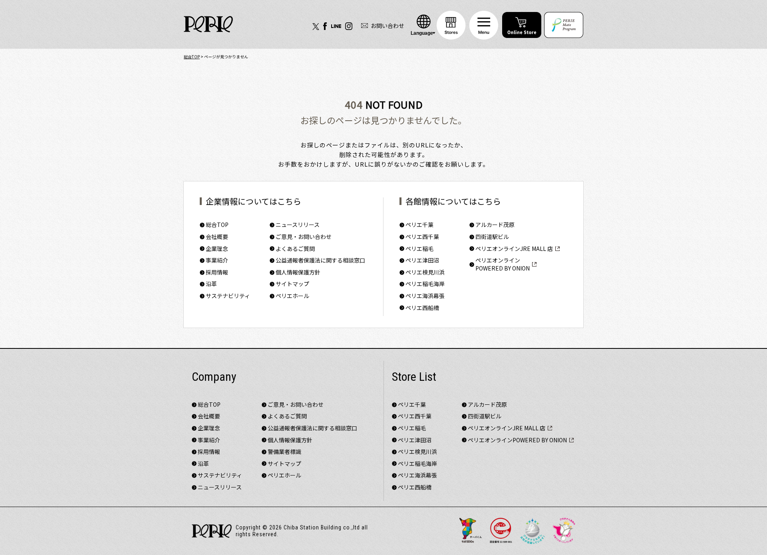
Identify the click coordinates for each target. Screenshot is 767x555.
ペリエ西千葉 (414, 416)
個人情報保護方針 (290, 440)
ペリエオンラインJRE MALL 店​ (514, 249)
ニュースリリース (220, 487)
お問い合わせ (387, 26)
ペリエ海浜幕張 (417, 475)
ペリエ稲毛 (412, 428)
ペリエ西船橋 (422, 308)
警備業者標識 (284, 452)
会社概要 (209, 416)
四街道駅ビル (492, 237)
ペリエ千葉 (412, 404)
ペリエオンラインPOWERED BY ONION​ (517, 440)
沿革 (203, 463)
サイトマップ (284, 463)
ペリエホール (292, 296)
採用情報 (209, 452)
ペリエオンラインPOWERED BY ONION (502, 264)
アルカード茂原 (495, 225)
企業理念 (209, 428)
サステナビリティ (220, 475)
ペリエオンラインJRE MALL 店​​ (506, 428)
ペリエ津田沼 (414, 440)
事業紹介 (209, 440)
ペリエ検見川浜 (417, 452)
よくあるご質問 (295, 249)
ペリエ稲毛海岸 (417, 463)
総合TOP (192, 57)
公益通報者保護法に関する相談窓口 (312, 428)
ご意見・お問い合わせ (296, 404)
